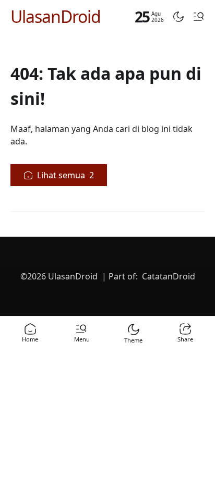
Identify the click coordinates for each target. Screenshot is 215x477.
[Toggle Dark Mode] (178, 16)
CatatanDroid (168, 276)
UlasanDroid (55, 16)
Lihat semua (65, 175)
